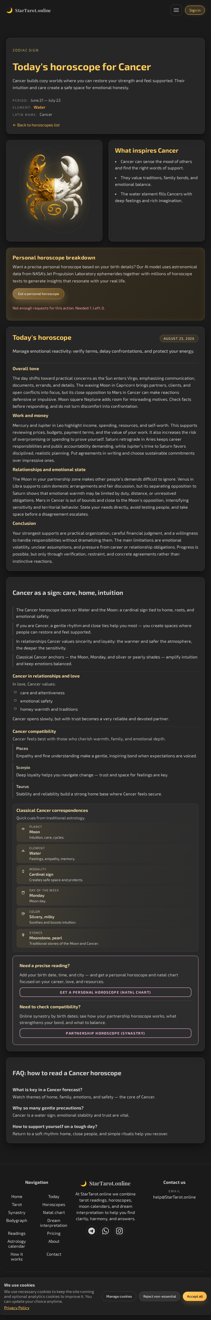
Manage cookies (119, 1296)
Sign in (194, 10)
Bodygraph (16, 1220)
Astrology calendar (16, 1243)
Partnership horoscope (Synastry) (105, 1033)
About (53, 1241)
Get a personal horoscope (38, 294)
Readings (16, 1233)
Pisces (22, 748)
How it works (17, 1256)
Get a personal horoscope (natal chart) (105, 992)
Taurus (22, 786)
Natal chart (54, 1212)
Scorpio (23, 767)
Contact (54, 1254)
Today (53, 1196)
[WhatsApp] (105, 1231)
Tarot (17, 1204)
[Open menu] (176, 10)
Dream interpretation (53, 1223)
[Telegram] (91, 1231)
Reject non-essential (159, 1296)
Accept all (195, 1296)
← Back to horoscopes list (36, 124)
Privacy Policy (16, 1307)
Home (16, 1196)
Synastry (16, 1212)
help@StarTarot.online (174, 1196)
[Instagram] (119, 1231)
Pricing (53, 1233)
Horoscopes (53, 1204)
